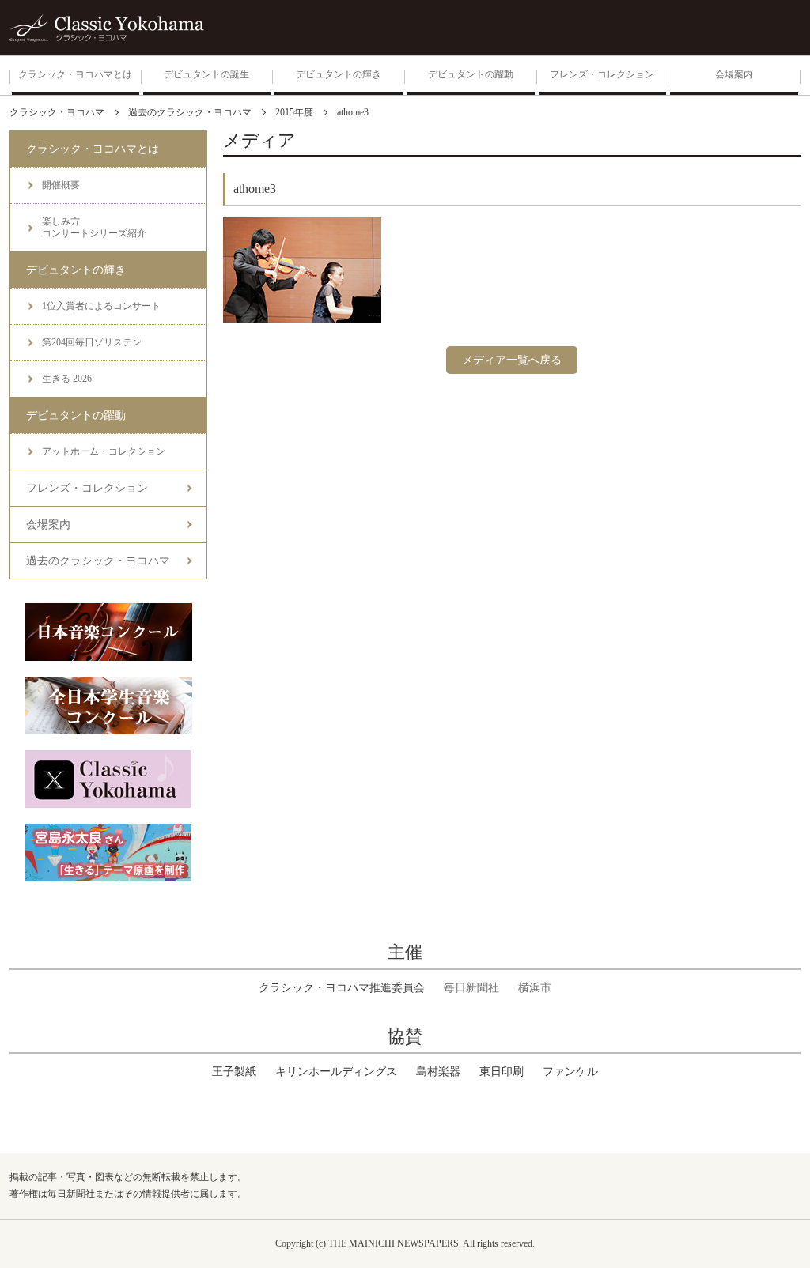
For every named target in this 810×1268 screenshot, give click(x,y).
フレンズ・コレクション (87, 488)
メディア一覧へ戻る (512, 360)
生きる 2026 (67, 378)
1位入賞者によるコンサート (101, 305)
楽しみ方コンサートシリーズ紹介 (94, 227)
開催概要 (61, 185)
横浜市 (534, 988)
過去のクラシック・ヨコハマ (98, 561)
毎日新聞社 (471, 988)
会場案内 (48, 524)
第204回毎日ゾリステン (92, 342)
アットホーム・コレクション (103, 451)
